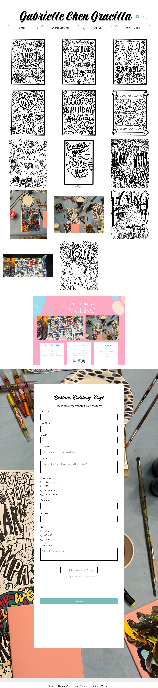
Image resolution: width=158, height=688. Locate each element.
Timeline (45, 500)
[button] (79, 570)
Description (46, 545)
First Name (46, 411)
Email (43, 435)
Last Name (46, 423)
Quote (44, 458)
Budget (44, 513)
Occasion (45, 447)
